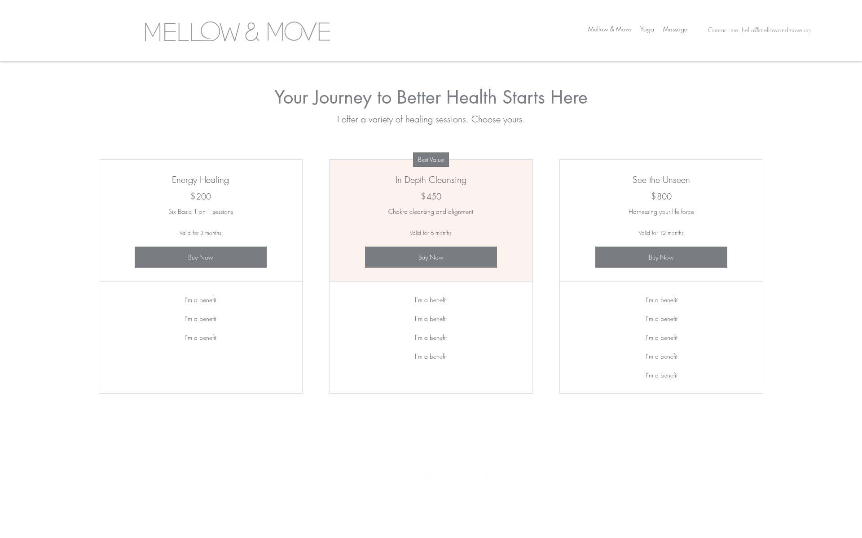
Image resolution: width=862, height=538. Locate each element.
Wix (510, 518)
